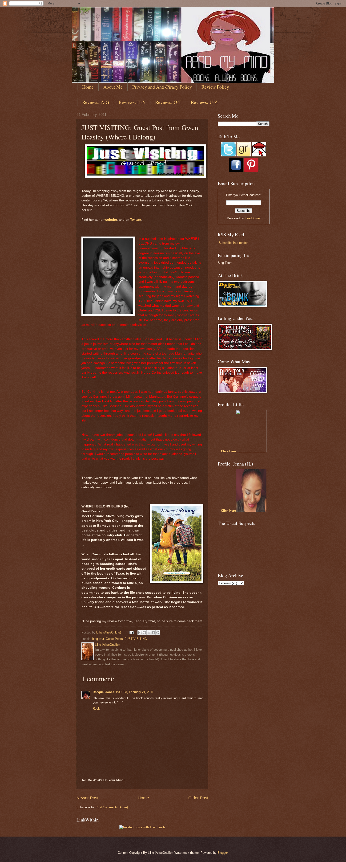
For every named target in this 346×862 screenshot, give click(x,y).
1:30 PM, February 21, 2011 (134, 692)
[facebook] (236, 171)
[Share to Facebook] (153, 632)
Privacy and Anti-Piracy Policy (162, 87)
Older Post (198, 798)
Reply (97, 708)
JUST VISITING (136, 639)
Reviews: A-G (95, 102)
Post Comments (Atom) (112, 807)
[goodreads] (244, 155)
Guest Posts (114, 639)
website (111, 219)
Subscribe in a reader (233, 243)
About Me (113, 87)
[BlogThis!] (144, 632)
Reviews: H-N (132, 102)
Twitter (135, 219)
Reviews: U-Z (204, 102)
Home (88, 87)
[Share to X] (148, 632)
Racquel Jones (103, 692)
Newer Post (87, 798)
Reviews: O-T (168, 102)
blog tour (98, 639)
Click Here (228, 451)
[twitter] (228, 155)
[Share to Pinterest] (157, 632)
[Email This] (139, 632)
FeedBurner (253, 218)
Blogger (222, 852)
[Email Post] (131, 632)
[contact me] (259, 155)
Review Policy (215, 87)
